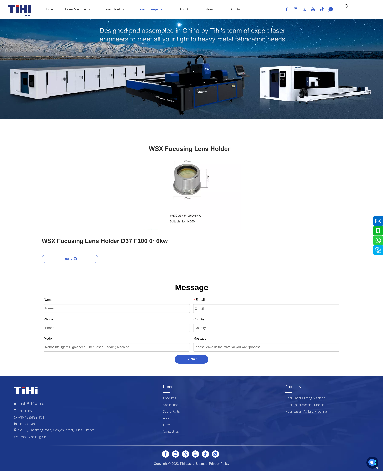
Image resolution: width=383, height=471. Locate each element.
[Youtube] (313, 9)
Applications (171, 405)
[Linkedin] (295, 9)
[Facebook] (286, 9)
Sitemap (201, 463)
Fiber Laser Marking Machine (306, 411)
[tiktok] (321, 9)
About (167, 418)
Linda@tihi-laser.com (33, 403)
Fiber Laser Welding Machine (305, 405)
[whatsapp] (330, 9)
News (167, 425)
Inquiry (67, 258)
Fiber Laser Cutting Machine (305, 398)
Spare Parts (171, 411)
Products (169, 398)
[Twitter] (304, 9)
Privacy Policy (219, 463)
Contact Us (171, 431)
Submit (191, 359)
